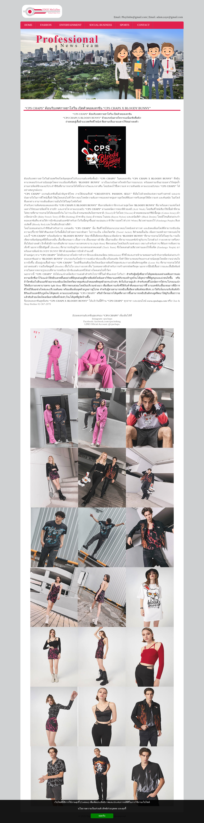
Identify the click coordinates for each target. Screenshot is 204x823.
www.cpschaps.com (157, 301)
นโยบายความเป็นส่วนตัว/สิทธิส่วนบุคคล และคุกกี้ (102, 808)
